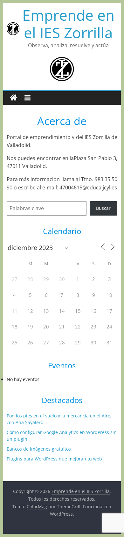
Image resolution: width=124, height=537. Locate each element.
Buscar (103, 208)
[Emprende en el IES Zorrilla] (14, 98)
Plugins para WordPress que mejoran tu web (54, 459)
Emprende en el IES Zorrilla (68, 23)
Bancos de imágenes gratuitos (39, 449)
